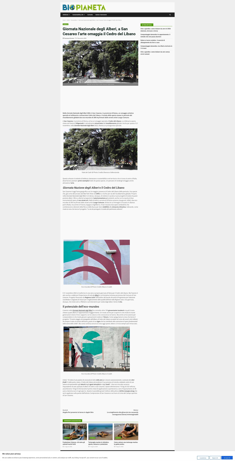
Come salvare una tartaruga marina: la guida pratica (126, 432)
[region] (117, 456)
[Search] (170, 15)
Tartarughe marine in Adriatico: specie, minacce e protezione (100, 432)
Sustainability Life (78, 14)
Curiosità (90, 14)
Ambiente (65, 14)
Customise (203, 458)
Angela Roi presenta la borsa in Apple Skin (78, 411)
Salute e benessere (101, 14)
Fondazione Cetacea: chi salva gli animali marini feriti (75, 432)
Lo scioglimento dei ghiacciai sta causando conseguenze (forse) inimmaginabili (122, 412)
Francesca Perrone (69, 38)
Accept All (227, 458)
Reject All (215, 458)
